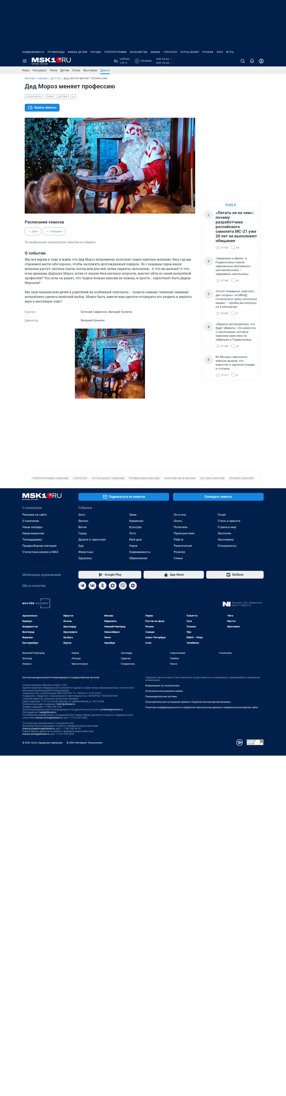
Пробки (208, 52)
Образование (138, 558)
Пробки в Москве (241, 478)
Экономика (225, 539)
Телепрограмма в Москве (50, 478)
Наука (133, 546)
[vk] (92, 585)
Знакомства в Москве (180, 478)
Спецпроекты (227, 546)
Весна (82, 527)
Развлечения (183, 546)
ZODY (220, 52)
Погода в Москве (212, 478)
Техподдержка (32, 539)
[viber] (123, 585)
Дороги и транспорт (92, 539)
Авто (81, 514)
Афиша (155, 52)
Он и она (180, 514)
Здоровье (85, 558)
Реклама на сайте (34, 514)
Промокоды (56, 52)
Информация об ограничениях (162, 685)
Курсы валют (190, 52)
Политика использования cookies (164, 691)
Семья (178, 558)
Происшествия (184, 533)
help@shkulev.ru (47, 712)
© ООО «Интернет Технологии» (85, 742)
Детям (64, 70)
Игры (230, 52)
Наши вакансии (33, 533)
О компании (30, 521)
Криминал (136, 521)
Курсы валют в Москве (108, 478)
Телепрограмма (115, 52)
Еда (80, 546)
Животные (85, 552)
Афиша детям (77, 52)
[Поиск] (242, 61)
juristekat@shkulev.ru (111, 709)
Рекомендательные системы (161, 696)
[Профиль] (261, 61)
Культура (135, 527)
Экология (224, 533)
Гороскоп (170, 52)
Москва (30, 78)
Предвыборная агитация (39, 546)
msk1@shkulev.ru (66, 704)
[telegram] (82, 585)
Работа (178, 539)
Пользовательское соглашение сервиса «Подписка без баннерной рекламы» (188, 702)
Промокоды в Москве (144, 478)
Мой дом (135, 539)
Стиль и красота (229, 521)
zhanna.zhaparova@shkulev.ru (38, 728)
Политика (180, 527)
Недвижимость (33, 52)
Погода (95, 52)
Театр (53, 70)
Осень (178, 521)
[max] (113, 585)
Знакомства (138, 52)
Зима (132, 514)
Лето (132, 533)
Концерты (39, 70)
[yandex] (133, 585)
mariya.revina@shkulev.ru (48, 717)
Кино (26, 70)
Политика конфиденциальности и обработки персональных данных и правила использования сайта (201, 707)
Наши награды (32, 527)
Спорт (76, 70)
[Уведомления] (252, 61)
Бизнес (83, 521)
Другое (105, 70)
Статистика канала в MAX (40, 552)
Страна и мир (227, 527)
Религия (179, 552)
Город (82, 533)
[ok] (102, 585)
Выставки (90, 70)
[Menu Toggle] (24, 61)
